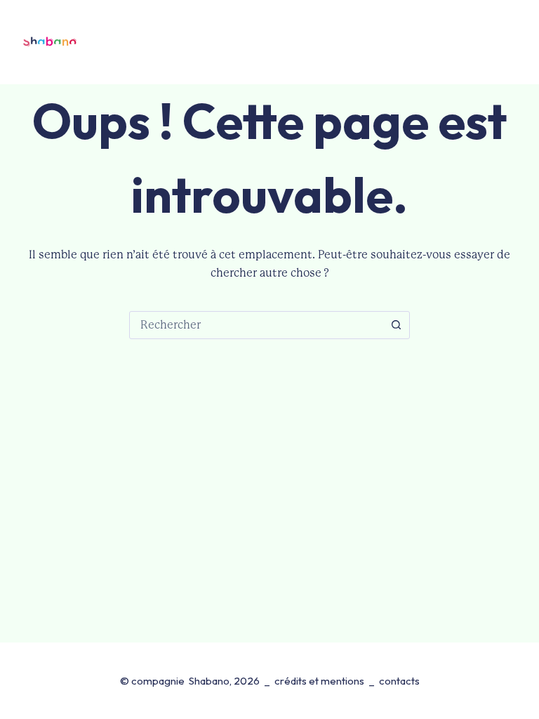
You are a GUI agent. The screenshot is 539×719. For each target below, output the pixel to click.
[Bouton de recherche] (395, 325)
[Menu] (503, 42)
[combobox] (256, 325)
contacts (399, 680)
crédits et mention (316, 680)
